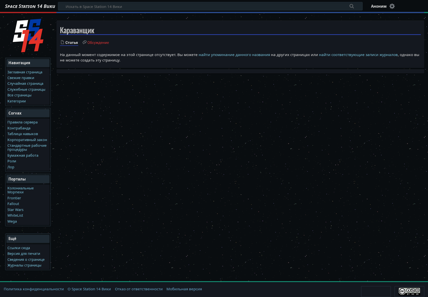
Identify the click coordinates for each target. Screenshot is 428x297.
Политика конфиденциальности (34, 288)
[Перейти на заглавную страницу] (28, 35)
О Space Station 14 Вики (89, 288)
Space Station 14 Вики (30, 6)
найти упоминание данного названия (234, 54)
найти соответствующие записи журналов (358, 54)
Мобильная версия (184, 288)
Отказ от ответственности (139, 288)
